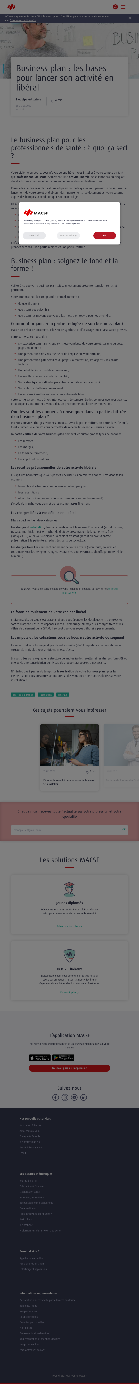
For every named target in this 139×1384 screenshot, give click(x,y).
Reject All (34, 235)
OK (104, 235)
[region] (69, 223)
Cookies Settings (68, 235)
